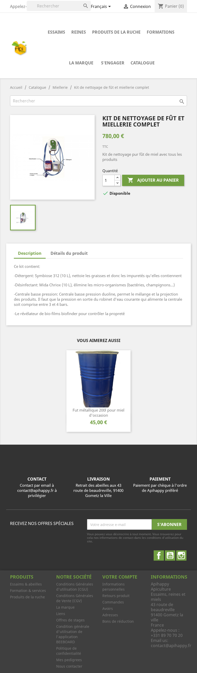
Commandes (113, 602)
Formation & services (28, 590)
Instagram (181, 555)
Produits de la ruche (116, 32)
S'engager (112, 63)
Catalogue (143, 63)
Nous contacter (69, 666)
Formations (160, 32)
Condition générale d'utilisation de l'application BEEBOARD (72, 634)
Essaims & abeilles (26, 584)
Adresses (110, 614)
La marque (81, 63)
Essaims (56, 32)
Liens (60, 613)
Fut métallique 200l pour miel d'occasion (98, 412)
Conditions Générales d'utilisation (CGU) (74, 587)
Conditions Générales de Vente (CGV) (74, 598)
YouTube (170, 555)
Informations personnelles (113, 587)
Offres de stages (70, 620)
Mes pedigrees (69, 659)
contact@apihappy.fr (171, 645)
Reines (78, 32)
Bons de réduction (118, 621)
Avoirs (107, 608)
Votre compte (119, 577)
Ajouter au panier (153, 180)
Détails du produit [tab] (69, 253)
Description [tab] (30, 253)
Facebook (159, 555)
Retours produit (116, 595)
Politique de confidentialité (68, 651)
